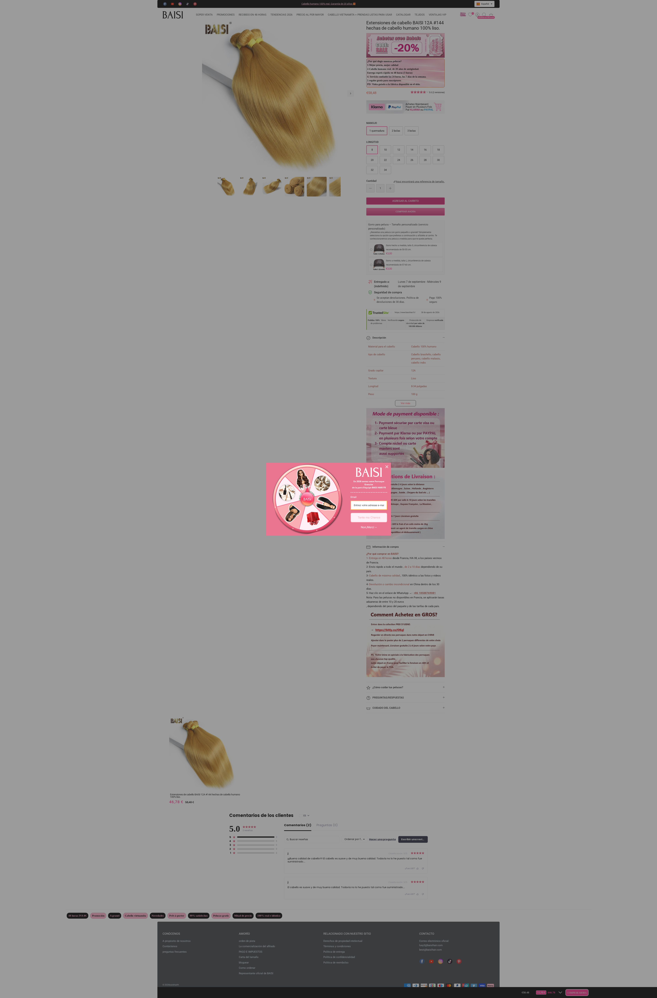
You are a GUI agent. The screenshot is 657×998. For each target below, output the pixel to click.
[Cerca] (387, 467)
